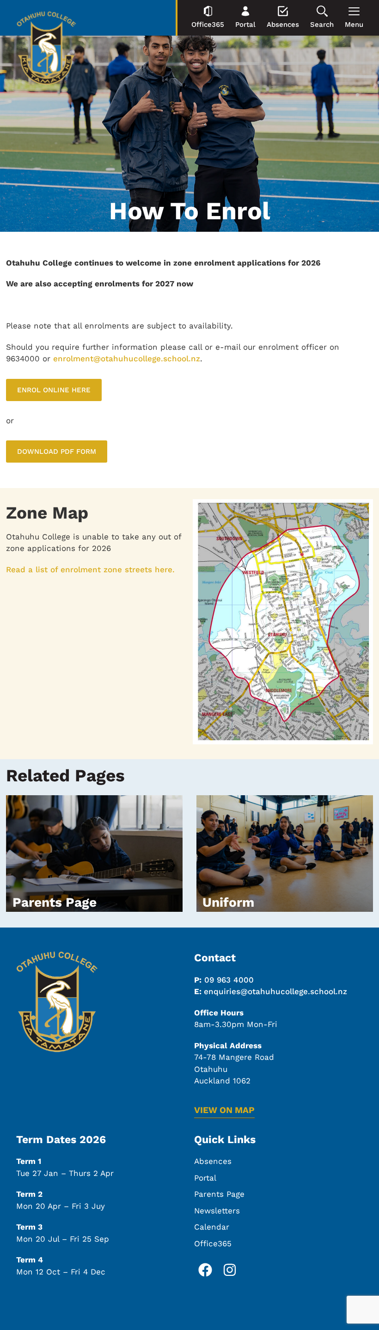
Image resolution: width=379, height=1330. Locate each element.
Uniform (228, 902)
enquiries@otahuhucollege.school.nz (275, 991)
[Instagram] (230, 1270)
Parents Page (54, 902)
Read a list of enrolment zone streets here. (90, 569)
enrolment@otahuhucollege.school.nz (126, 358)
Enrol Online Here (54, 390)
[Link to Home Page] (46, 49)
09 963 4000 (229, 979)
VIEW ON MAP (224, 1110)
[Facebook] (205, 1270)
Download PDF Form (56, 451)
